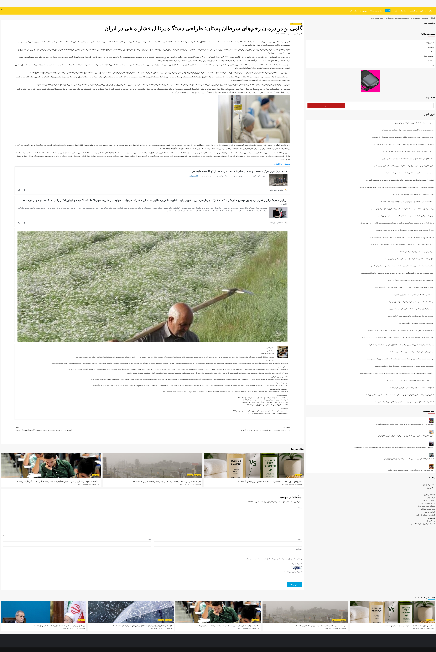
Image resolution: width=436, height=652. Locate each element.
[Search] (2, 10)
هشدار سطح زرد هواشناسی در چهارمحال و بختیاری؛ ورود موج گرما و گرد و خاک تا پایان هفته (404, 366)
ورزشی (423, 11)
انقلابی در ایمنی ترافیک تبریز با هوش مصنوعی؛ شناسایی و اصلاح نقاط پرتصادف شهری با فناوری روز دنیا (400, 394)
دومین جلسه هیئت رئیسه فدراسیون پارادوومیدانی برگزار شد (413, 194)
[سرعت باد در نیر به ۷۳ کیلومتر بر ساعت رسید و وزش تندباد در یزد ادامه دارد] (152, 465)
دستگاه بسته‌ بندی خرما (426, 506)
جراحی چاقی (431, 497)
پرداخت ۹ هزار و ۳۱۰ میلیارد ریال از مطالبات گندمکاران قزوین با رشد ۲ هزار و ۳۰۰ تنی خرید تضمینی (401, 244)
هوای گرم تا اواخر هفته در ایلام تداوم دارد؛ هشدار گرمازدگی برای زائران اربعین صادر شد (405, 230)
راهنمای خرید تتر (429, 500)
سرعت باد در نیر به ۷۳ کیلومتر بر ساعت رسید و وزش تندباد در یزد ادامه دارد (167, 481)
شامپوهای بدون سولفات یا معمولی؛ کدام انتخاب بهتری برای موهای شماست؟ (270, 481)
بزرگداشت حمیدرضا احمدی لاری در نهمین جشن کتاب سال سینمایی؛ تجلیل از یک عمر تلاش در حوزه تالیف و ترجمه (397, 373)
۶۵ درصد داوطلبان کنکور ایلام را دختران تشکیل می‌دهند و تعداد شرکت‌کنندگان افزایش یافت (58, 481)
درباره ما (363, 11)
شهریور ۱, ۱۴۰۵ (288, 484)
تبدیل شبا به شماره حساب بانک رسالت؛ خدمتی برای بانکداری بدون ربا (410, 380)
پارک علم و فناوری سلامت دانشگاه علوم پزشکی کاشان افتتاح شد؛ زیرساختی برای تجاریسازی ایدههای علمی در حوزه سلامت (394, 447)
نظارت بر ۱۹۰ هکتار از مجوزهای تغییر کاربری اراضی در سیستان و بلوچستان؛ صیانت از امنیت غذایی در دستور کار (398, 337)
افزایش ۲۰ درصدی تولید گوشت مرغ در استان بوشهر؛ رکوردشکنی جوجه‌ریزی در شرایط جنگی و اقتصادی (400, 180)
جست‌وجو (430, 97)
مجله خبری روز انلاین (282, 164)
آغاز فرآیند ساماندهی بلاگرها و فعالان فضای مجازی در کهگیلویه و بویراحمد (409, 259)
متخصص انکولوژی (429, 485)
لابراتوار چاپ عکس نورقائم (425, 515)
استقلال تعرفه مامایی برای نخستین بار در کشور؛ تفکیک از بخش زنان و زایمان (409, 458)
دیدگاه (299, 508)
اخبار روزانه (299, 24)
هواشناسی (413, 11)
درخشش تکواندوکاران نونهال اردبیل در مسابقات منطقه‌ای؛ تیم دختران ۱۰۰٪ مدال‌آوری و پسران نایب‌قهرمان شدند (397, 187)
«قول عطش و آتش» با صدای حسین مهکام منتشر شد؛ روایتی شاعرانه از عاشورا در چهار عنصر (404, 166)
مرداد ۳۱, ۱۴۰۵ (186, 484)
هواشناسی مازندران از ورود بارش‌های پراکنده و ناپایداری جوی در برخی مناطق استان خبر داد (404, 144)
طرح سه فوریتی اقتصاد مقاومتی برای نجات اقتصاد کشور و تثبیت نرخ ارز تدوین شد (406, 158)
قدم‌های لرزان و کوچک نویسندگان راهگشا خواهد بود (416, 323)
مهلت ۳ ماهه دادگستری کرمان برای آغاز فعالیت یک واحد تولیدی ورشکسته (409, 301)
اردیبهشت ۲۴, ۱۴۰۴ (285, 33)
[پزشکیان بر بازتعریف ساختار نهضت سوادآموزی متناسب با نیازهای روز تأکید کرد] (43, 612)
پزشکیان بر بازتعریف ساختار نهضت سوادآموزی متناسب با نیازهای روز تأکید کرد (408, 151)
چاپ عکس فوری (429, 494)
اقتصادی (392, 11)
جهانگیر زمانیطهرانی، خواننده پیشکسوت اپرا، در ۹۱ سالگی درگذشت (412, 352)
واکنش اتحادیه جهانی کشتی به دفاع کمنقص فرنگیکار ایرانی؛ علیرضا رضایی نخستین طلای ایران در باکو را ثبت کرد (397, 223)
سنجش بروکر (430, 487)
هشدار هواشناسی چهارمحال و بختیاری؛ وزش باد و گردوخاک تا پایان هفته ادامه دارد (407, 201)
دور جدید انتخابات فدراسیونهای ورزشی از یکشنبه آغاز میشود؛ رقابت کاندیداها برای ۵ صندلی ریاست (400, 359)
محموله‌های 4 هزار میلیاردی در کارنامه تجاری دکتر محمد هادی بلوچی (411, 309)
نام (149, 539)
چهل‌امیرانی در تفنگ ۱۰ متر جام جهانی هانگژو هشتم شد (415, 251)
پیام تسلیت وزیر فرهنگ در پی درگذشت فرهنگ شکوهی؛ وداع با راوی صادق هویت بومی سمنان (402, 208)
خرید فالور (431, 518)
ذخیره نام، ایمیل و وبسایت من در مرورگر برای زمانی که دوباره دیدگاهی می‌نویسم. (271, 558)
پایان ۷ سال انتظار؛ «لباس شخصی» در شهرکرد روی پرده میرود (414, 294)
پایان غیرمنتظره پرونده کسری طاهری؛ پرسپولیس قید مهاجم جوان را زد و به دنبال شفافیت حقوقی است (400, 344)
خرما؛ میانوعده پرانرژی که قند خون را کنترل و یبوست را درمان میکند (411, 470)
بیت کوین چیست (429, 521)
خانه (430, 11)
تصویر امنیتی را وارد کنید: (293, 571)
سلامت (403, 11)
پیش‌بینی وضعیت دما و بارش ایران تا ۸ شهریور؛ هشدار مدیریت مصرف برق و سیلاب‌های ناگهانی (402, 266)
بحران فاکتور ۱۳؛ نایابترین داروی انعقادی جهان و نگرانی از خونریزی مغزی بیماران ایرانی (406, 435)
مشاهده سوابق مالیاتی (427, 503)
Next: (43, 429)
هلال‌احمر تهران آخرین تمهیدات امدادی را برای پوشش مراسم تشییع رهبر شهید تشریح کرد (404, 424)
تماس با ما (353, 11)
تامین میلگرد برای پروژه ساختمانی (423, 523)
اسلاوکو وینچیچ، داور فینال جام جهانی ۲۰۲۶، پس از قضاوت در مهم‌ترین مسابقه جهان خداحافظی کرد (402, 237)
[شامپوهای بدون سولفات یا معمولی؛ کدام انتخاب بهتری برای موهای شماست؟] (254, 465)
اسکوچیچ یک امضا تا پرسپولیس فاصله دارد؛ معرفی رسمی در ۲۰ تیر (412, 387)
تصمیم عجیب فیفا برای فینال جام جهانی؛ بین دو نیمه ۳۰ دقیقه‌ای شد (411, 316)
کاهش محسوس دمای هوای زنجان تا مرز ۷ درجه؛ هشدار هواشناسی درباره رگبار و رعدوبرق (404, 287)
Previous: (265, 429)
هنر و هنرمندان (376, 11)
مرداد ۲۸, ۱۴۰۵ (85, 484)
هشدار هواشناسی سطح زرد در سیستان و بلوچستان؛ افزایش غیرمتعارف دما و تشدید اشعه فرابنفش (401, 330)
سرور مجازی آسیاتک (428, 509)
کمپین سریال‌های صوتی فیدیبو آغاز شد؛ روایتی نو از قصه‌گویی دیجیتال (410, 280)
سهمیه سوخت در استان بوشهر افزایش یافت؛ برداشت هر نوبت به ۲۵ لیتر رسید (408, 173)
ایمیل (299, 539)
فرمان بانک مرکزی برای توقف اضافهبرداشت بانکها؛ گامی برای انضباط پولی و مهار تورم (406, 216)
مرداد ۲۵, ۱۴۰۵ (70, 628)
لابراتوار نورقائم (429, 512)
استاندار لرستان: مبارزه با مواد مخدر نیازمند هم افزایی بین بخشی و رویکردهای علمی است (404, 402)
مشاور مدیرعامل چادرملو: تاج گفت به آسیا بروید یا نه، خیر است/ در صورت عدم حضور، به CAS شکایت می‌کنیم (397, 273)
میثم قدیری (297, 33)
